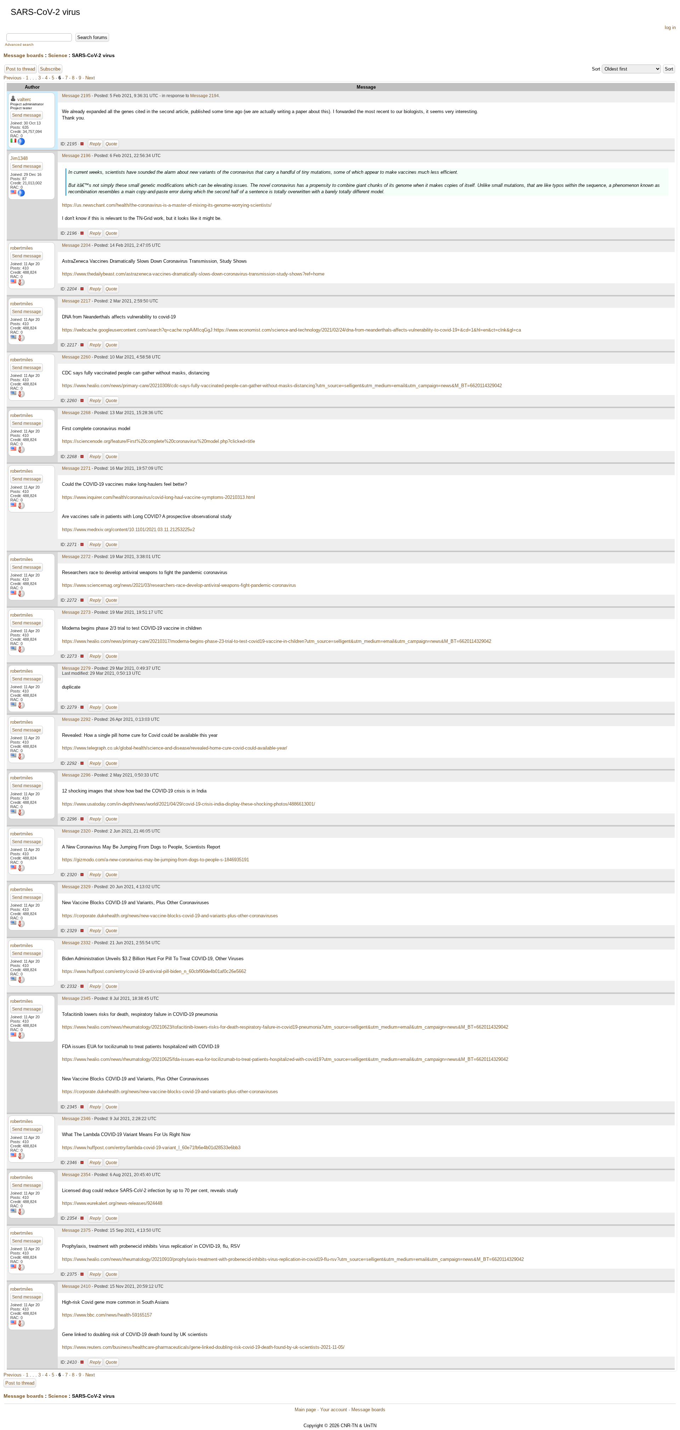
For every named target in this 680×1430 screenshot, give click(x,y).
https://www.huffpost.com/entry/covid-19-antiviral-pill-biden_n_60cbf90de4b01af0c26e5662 (154, 971)
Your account (333, 1409)
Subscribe (50, 69)
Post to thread (20, 69)
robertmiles (21, 248)
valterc (24, 99)
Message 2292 (76, 719)
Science (57, 55)
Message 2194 (204, 95)
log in (670, 27)
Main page (305, 1409)
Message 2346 (76, 1118)
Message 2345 (76, 998)
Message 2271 (76, 468)
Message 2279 (76, 668)
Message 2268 (76, 412)
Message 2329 (76, 886)
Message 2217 (76, 301)
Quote (111, 143)
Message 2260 (76, 357)
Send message (26, 115)
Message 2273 (76, 612)
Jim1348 (19, 158)
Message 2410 (76, 1286)
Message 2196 (76, 155)
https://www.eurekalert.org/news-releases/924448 (112, 1203)
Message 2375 (76, 1230)
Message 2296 (76, 775)
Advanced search (19, 44)
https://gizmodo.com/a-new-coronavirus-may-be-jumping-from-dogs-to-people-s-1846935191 (155, 859)
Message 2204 (76, 245)
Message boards (24, 55)
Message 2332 (76, 942)
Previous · (15, 77)
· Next (89, 77)
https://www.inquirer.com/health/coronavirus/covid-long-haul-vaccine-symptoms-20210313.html (158, 497)
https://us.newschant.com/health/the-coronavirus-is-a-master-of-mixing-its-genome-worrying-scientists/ (167, 205)
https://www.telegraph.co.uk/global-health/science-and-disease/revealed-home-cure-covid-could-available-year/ (174, 748)
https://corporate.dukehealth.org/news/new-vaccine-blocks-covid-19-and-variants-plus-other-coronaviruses (170, 915)
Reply (95, 143)
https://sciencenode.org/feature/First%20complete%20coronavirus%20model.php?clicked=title (158, 441)
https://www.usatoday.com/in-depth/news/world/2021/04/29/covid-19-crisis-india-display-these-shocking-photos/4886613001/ (188, 804)
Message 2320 (76, 831)
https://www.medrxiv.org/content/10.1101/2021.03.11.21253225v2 (128, 529)
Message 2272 (76, 556)
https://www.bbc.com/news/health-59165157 (107, 1315)
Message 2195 (76, 95)
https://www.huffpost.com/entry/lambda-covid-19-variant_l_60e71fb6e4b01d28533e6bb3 (151, 1147)
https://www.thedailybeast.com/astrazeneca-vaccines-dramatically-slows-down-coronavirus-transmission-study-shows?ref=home (193, 274)
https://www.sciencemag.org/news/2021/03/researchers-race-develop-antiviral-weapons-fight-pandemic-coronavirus (179, 585)
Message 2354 (76, 1174)
